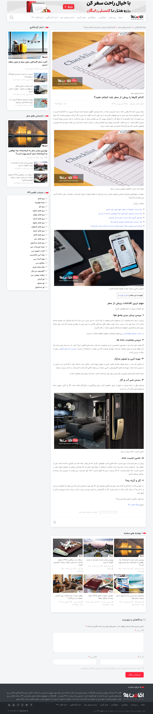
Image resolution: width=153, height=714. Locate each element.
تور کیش (41, 279)
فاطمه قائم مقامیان (137, 103)
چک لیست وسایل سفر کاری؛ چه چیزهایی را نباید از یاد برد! (120, 213)
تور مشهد (41, 283)
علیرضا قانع (138, 568)
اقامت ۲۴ (100, 711)
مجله (120, 17)
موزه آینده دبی (39, 259)
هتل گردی (81, 17)
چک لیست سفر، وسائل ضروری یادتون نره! (126, 221)
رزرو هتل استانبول (38, 242)
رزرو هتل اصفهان (38, 226)
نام (140, 657)
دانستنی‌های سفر (67, 17)
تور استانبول (40, 287)
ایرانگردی (102, 17)
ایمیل (91, 657)
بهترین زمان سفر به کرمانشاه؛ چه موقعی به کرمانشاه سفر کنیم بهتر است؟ (131, 562)
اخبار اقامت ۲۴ (38, 17)
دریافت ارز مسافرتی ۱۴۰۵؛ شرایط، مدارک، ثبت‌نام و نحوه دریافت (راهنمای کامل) (68, 562)
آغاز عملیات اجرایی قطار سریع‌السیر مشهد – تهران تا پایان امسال (21, 88)
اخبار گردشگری (52, 17)
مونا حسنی (77, 602)
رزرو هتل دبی (39, 238)
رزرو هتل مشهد (39, 210)
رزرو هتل (112, 17)
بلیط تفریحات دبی (37, 246)
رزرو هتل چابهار (39, 222)
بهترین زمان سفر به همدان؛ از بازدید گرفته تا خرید (99, 561)
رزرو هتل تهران (39, 214)
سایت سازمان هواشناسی (132, 333)
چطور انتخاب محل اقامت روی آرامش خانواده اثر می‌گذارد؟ (69, 597)
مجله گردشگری (140, 27)
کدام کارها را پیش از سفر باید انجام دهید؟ (99, 27)
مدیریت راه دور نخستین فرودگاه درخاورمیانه (20, 75)
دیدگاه (138, 630)
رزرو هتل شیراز (39, 230)
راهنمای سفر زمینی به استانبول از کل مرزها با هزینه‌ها (130, 597)
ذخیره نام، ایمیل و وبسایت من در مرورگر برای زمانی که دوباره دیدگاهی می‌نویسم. (111, 668)
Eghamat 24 (24, 711)
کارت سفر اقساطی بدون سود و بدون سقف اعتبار (27, 63)
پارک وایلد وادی (39, 267)
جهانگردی (92, 17)
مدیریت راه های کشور (68, 348)
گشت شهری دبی (38, 250)
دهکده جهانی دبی (38, 275)
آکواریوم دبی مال (38, 271)
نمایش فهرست (123, 295)
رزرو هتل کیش (39, 218)
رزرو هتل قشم (39, 234)
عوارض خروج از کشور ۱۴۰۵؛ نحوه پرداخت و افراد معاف (101, 597)
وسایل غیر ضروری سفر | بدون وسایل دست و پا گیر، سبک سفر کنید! (116, 225)
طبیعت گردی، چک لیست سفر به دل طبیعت (125, 217)
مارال (79, 568)
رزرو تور (42, 206)
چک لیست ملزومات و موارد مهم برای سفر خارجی (124, 209)
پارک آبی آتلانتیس (37, 254)
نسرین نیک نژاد (106, 602)
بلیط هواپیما (40, 202)
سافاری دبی (40, 263)
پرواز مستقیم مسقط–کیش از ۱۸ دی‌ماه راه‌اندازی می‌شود (21, 101)
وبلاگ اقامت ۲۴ (134, 504)
